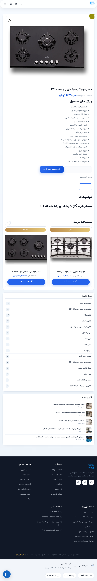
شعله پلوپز (82, 132)
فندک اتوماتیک (81, 154)
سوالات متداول (25, 479)
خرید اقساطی (89, 512)
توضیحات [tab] (85, 186)
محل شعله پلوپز (80, 136)
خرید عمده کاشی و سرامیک (84, 516)
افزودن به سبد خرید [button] (70, 281)
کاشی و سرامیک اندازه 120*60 (49, 309)
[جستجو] (21, 4)
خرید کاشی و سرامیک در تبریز (83, 521)
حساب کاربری (26, 469)
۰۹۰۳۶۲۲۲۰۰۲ (54, 511)
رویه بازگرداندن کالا (24, 489)
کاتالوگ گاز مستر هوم (86, 531)
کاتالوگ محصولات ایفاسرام (84, 536)
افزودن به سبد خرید (51, 169)
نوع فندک (83, 157)
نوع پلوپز (83, 150)
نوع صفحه (83, 110)
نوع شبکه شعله (81, 161)
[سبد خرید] (10, 4)
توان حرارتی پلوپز (80, 146)
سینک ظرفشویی (56, 494)
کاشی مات (49, 344)
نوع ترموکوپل (82, 139)
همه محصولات (57, 469)
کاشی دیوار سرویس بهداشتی (49, 326)
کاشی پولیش (49, 321)
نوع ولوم (83, 143)
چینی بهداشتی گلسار (49, 380)
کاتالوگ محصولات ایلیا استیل (83, 541)
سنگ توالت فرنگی (49, 368)
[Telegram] (84, 482)
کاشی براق (49, 315)
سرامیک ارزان (49, 332)
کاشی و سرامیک (49, 303)
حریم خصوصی (25, 494)
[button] (9, 20)
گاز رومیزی (83, 177)
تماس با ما (27, 474)
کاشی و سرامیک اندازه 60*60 (49, 385)
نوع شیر (84, 128)
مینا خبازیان (20, 554)
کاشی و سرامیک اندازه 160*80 (49, 362)
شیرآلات (49, 338)
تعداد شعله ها (81, 125)
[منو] (4, 4)
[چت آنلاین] (7, 574)
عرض (85, 114)
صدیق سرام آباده (49, 356)
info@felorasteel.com (50, 516)
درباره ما (28, 498)
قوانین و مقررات (25, 484)
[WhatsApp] (78, 482)
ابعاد (85, 106)
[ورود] (16, 4)
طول (85, 121)
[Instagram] (91, 482)
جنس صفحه (82, 117)
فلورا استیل (49, 374)
